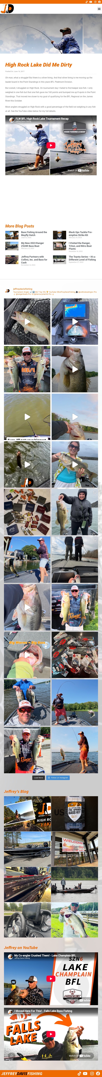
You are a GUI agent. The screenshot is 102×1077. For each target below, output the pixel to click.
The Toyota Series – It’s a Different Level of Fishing (82, 258)
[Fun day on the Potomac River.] (27, 750)
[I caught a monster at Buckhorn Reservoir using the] (75, 369)
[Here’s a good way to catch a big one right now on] (75, 417)
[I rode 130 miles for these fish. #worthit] (75, 607)
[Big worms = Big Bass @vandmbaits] (27, 655)
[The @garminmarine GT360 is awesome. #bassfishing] (75, 321)
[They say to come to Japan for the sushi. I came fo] (27, 512)
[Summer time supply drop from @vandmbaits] (75, 655)
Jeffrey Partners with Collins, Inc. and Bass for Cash (34, 259)
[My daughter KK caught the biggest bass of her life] (75, 464)
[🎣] (75, 750)
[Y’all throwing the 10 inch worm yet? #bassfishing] (27, 321)
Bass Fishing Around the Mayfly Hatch (34, 233)
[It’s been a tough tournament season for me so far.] (27, 369)
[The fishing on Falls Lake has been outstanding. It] (27, 702)
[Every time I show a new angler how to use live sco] (75, 560)
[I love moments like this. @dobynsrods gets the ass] (75, 702)
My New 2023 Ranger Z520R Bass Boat (32, 244)
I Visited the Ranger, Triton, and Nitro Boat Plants (80, 246)
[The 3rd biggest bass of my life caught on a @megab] (27, 607)
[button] (99, 8)
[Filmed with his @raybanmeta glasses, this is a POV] (27, 417)
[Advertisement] (51, 205)
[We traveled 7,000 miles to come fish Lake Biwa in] (75, 512)
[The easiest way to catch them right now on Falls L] (27, 464)
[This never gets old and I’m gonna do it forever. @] (27, 560)
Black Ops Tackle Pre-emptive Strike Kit (80, 233)
